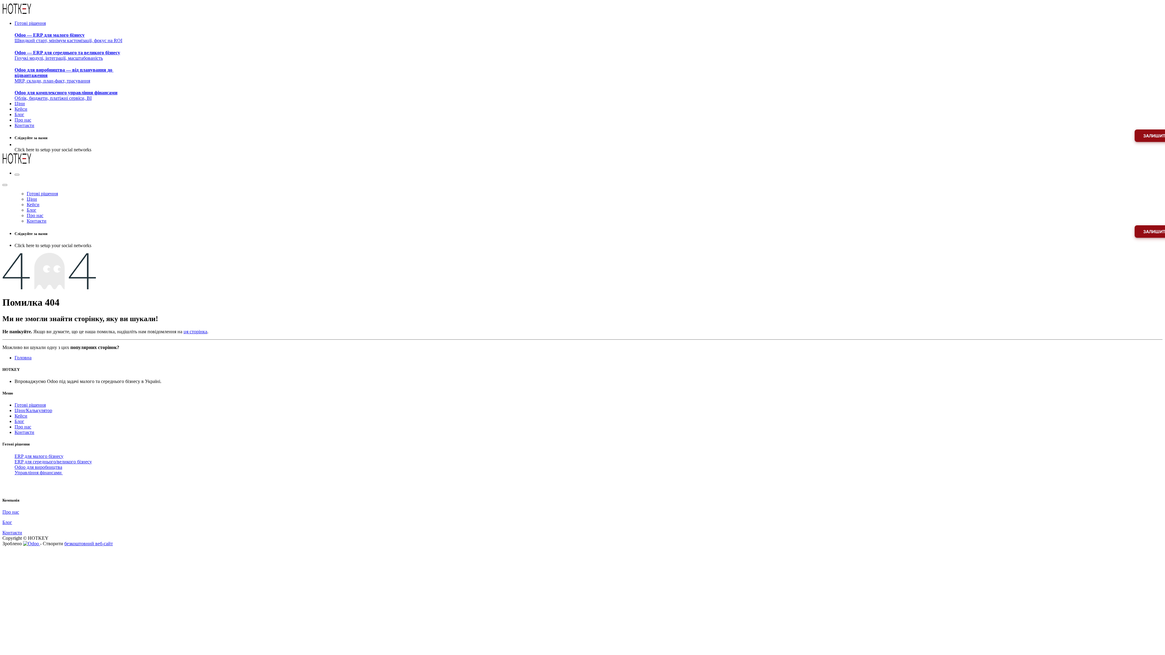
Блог (19, 421)
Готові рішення (30, 405)
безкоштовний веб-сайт (88, 543)
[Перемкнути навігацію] (17, 175)
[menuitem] (30, 23)
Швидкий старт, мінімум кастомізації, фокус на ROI (68, 37)
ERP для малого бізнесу (39, 456)
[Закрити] (4, 185)
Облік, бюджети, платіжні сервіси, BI (66, 95)
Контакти (24, 432)
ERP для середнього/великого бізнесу (53, 461)
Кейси (21, 415)
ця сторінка (195, 331)
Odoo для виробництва (38, 467)
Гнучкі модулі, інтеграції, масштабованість (67, 55)
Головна (23, 357)
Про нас (23, 426)
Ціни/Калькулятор (33, 410)
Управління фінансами (39, 472)
